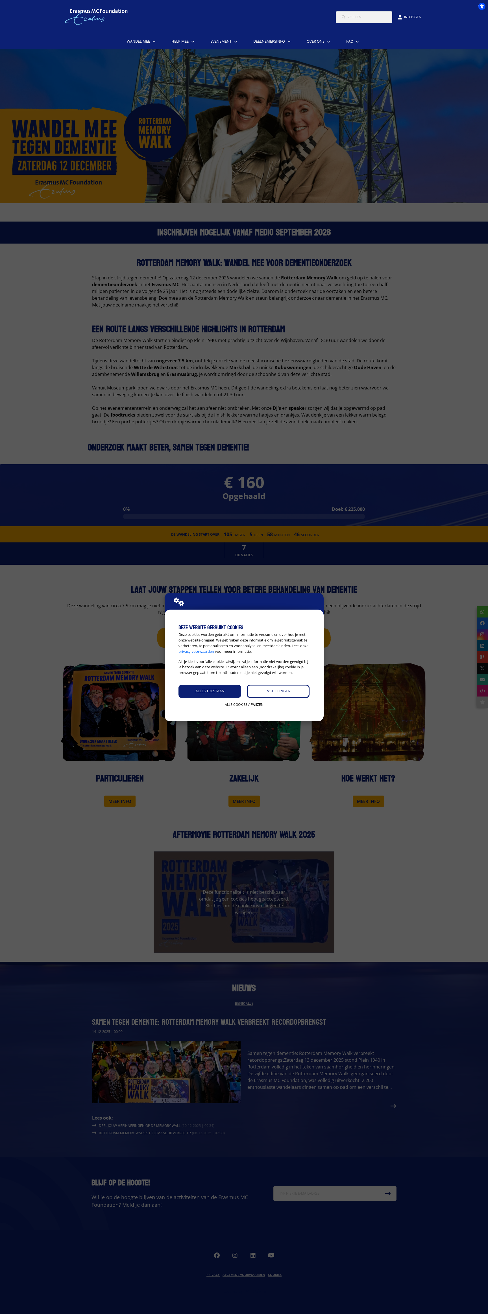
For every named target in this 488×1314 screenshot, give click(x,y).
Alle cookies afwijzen (244, 704)
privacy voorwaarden (196, 651)
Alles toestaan (210, 690)
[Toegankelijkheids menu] (481, 6)
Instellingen (278, 690)
